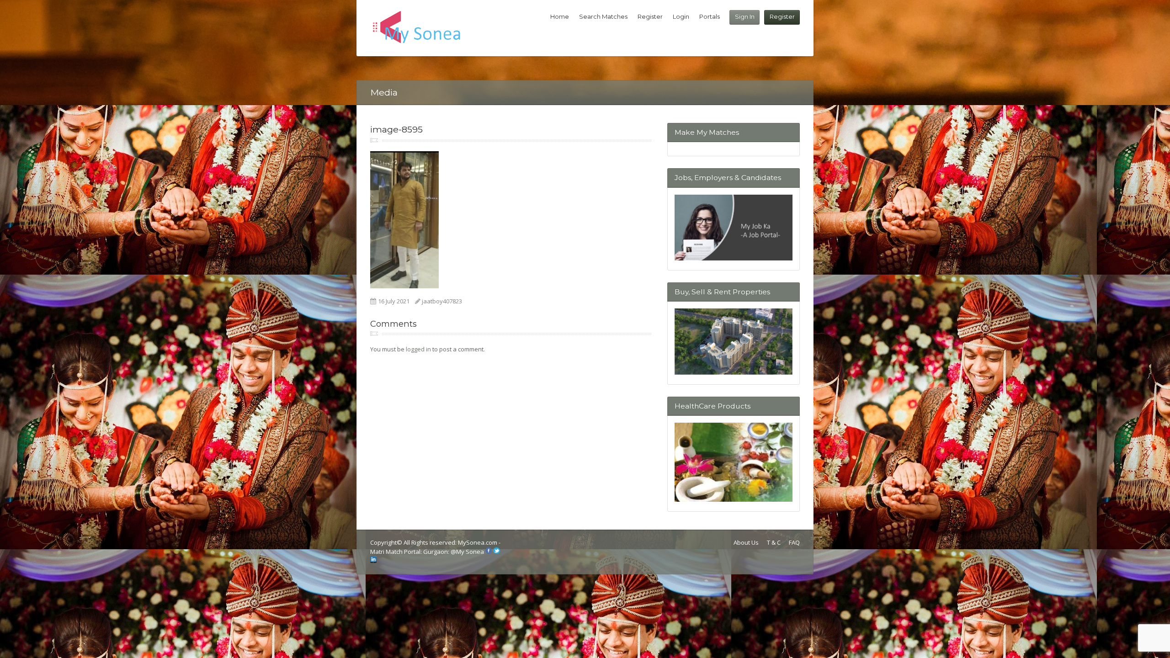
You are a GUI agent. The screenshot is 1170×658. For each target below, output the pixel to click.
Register (782, 16)
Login (681, 16)
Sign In (745, 16)
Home (559, 16)
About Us (746, 542)
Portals (709, 16)
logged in (418, 349)
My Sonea (470, 551)
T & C (774, 542)
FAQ (794, 542)
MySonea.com (478, 542)
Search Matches (603, 16)
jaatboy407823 (442, 301)
